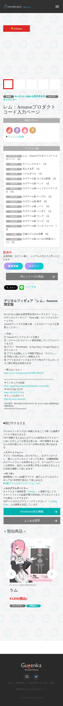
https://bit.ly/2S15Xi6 (14, 392)
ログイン (34, 266)
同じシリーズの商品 (37, 277)
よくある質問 (41, 521)
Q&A (10, 683)
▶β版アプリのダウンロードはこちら (22, 483)
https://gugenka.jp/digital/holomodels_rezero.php (26, 386)
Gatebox (32, 491)
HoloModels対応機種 (39, 512)
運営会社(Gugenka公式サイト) (31, 689)
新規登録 (13, 266)
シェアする (30, 287)
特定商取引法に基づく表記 (41, 683)
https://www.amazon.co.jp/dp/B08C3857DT (24, 373)
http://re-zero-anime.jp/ (14, 399)
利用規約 (20, 683)
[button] (11, 574)
